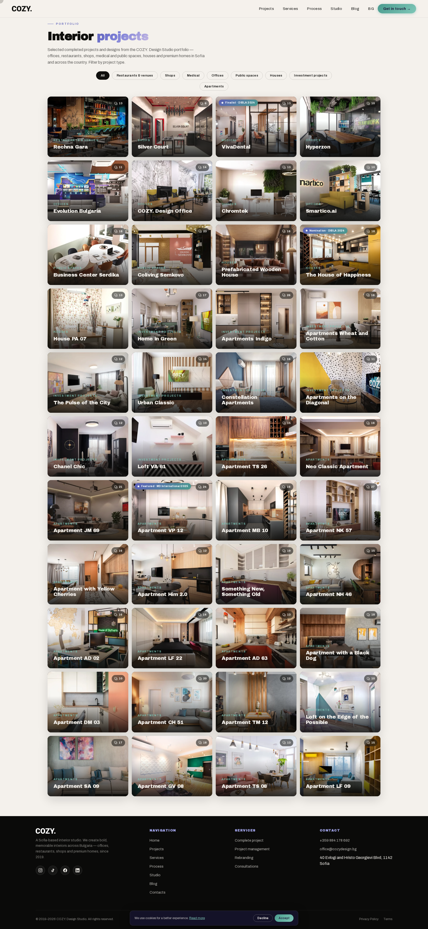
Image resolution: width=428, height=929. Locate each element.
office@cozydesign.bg (338, 849)
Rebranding (244, 858)
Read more (197, 918)
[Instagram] (40, 870)
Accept (284, 918)
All (103, 75)
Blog (355, 9)
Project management (252, 849)
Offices (218, 75)
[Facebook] (65, 870)
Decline (262, 918)
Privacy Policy (368, 919)
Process (314, 9)
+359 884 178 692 (335, 840)
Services (290, 9)
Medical (193, 75)
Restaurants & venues (135, 75)
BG (371, 9)
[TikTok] (52, 870)
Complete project (249, 840)
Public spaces (247, 75)
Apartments (214, 86)
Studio (336, 9)
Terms (387, 919)
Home (155, 840)
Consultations (246, 866)
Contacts (157, 892)
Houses (276, 75)
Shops (170, 75)
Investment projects (310, 75)
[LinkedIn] (77, 870)
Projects (266, 9)
